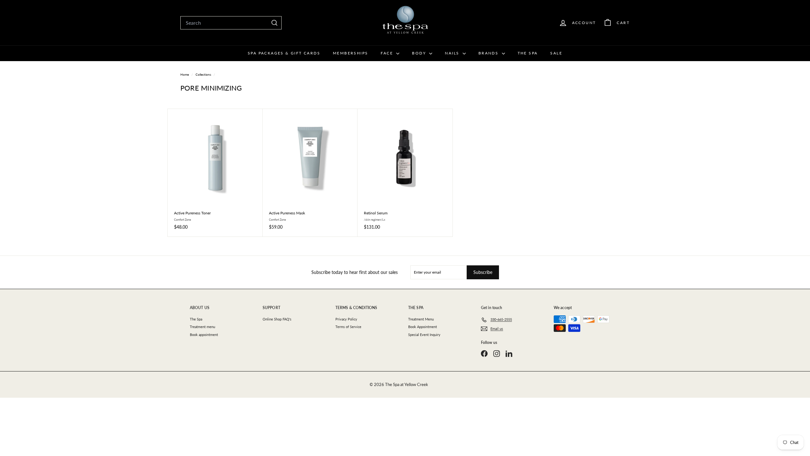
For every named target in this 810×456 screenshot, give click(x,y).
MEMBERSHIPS (350, 53)
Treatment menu (202, 327)
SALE (556, 53)
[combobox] (231, 22)
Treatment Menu (421, 319)
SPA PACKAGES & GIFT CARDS (284, 53)
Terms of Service (348, 327)
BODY (419, 53)
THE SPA (528, 53)
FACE (388, 53)
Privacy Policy (346, 319)
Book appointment (204, 334)
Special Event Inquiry (424, 334)
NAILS (453, 53)
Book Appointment (422, 327)
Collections (204, 74)
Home (185, 74)
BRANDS (489, 53)
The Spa (196, 319)
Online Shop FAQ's (277, 319)
